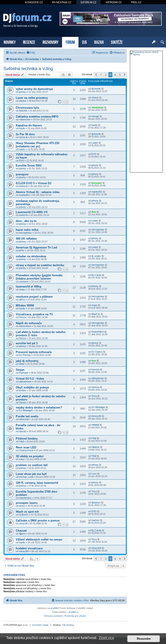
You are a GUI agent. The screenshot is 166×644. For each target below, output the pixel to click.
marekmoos (25, 497)
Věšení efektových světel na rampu (39, 539)
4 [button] (115, 75)
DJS (84, 41)
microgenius (25, 232)
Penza (22, 317)
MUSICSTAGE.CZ (61, 2)
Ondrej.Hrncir (26, 450)
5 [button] (120, 75)
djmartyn (96, 502)
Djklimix (95, 447)
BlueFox (95, 314)
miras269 (24, 551)
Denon (22, 338)
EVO (21, 160)
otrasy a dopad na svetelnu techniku (40, 265)
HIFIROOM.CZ (114, 2)
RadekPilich (97, 331)
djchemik (96, 88)
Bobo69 (23, 110)
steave (22, 100)
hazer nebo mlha (27, 229)
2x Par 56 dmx (25, 134)
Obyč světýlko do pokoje (32, 387)
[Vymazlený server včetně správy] (146, 53)
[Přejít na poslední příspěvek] (102, 88)
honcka (95, 369)
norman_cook (26, 477)
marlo (22, 149)
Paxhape (23, 372)
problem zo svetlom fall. (32, 465)
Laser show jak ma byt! (31, 474)
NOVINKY (10, 41)
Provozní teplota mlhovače (34, 352)
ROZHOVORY (50, 41)
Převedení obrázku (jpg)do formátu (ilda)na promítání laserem (39, 277)
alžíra (22, 299)
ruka (21, 459)
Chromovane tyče (27, 107)
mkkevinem (25, 326)
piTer (21, 250)
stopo (22, 289)
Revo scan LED (26, 447)
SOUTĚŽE (117, 41)
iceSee (22, 390)
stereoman (97, 107)
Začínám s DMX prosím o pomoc (38, 520)
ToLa (94, 396)
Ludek (94, 142)
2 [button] (105, 75)
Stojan (20, 369)
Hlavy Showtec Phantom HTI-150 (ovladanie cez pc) (37, 144)
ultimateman (25, 381)
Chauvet (21, 530)
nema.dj (23, 137)
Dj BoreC (24, 514)
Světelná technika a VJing (28, 68)
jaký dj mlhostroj (27, 361)
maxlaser (24, 281)
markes (95, 520)
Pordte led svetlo (27, 416)
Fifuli (21, 441)
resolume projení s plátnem (34, 296)
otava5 (22, 431)
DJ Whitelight (26, 410)
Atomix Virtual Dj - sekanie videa (37, 192)
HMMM (95, 425)
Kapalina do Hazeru (29, 125)
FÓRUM (70, 41)
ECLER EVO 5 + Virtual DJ (33, 183)
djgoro (22, 533)
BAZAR (99, 41)
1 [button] (101, 75)
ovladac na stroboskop (31, 256)
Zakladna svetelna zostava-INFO (37, 116)
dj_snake (96, 256)
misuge (95, 116)
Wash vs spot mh (27, 511)
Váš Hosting (68, 625)
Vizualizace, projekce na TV (34, 314)
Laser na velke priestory (32, 97)
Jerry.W (23, 523)
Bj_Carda (96, 275)
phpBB (54, 608)
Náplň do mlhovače (29, 323)
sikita (21, 364)
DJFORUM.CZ (88, 2)
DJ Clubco (96, 351)
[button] (96, 74)
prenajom (22, 174)
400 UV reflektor (26, 238)
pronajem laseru (27, 502)
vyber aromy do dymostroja (34, 89)
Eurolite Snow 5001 (29, 165)
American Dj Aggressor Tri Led (36, 247)
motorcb (23, 186)
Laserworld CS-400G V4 (31, 212)
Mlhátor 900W (25, 305)
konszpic (96, 183)
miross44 (24, 419)
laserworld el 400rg (28, 286)
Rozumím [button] (143, 638)
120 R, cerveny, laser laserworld (37, 482)
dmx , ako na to (26, 221)
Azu (93, 211)
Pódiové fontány (27, 438)
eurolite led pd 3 (27, 343)
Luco (94, 473)
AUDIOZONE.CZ (34, 2)
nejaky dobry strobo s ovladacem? (39, 407)
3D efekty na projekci (30, 456)
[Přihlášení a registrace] (153, 42)
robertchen (24, 119)
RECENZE (29, 41)
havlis (22, 128)
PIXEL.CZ (136, 2)
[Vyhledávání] (162, 42)
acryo (22, 505)
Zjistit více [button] (106, 638)
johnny (22, 92)
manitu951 (24, 195)
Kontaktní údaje (40, 625)
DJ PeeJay (25, 355)
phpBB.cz (73, 612)
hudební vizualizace (29, 548)
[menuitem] (30, 52)
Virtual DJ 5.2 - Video (30, 378)
